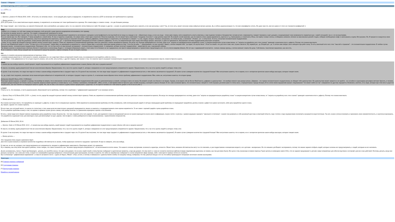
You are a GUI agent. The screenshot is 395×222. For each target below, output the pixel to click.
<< (2, 9)
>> (10, 9)
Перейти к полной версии (10, 172)
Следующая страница (10, 165)
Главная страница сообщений (13, 161)
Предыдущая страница (11, 168)
